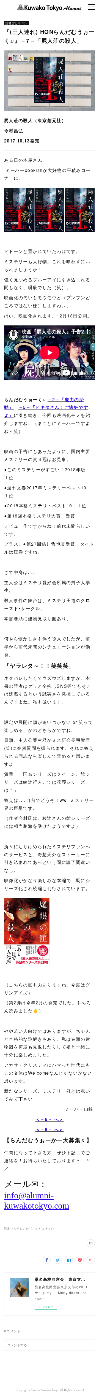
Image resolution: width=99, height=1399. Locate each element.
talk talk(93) (44, 1228)
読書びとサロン (17, 23)
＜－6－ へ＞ (49, 1119)
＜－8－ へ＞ (49, 1129)
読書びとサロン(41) (18, 1228)
